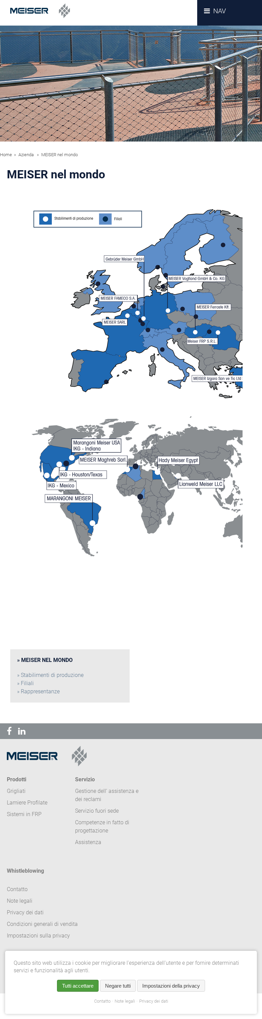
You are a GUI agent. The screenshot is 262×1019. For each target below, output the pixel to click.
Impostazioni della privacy (171, 986)
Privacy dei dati (153, 1001)
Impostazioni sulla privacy (38, 935)
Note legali (125, 1001)
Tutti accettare (77, 986)
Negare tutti (118, 986)
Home (6, 154)
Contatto (102, 1001)
